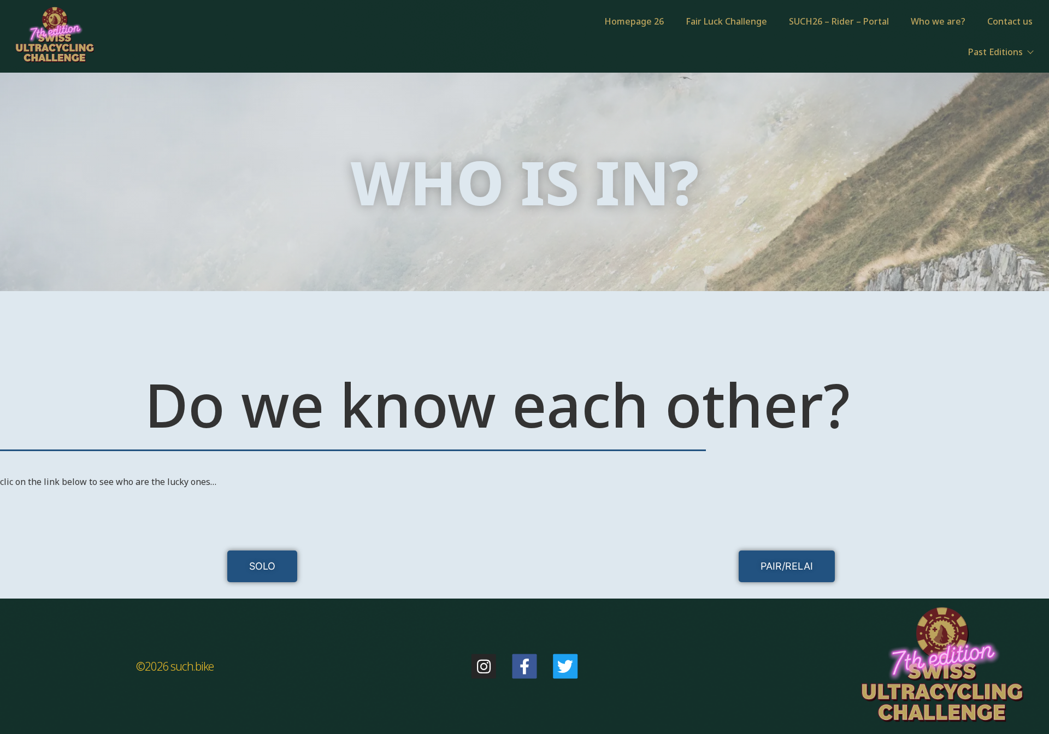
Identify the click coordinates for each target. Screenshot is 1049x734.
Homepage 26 (634, 21)
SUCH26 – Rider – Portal (839, 21)
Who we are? (938, 21)
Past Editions (995, 52)
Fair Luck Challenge (726, 21)
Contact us (1010, 21)
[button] (262, 566)
